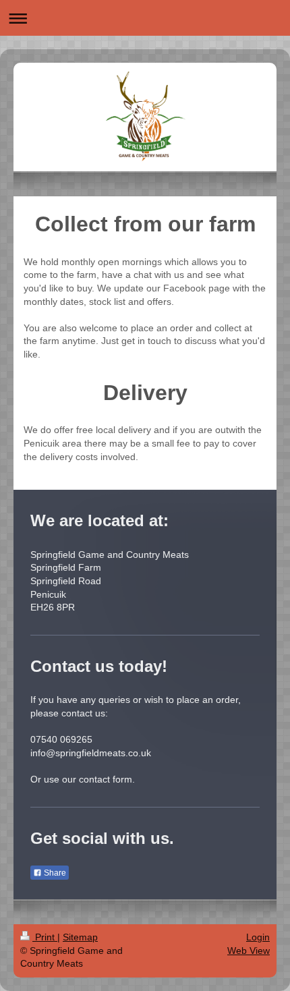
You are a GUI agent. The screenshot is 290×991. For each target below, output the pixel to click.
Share (54, 873)
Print (44, 937)
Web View (248, 950)
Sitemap (80, 937)
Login (258, 937)
